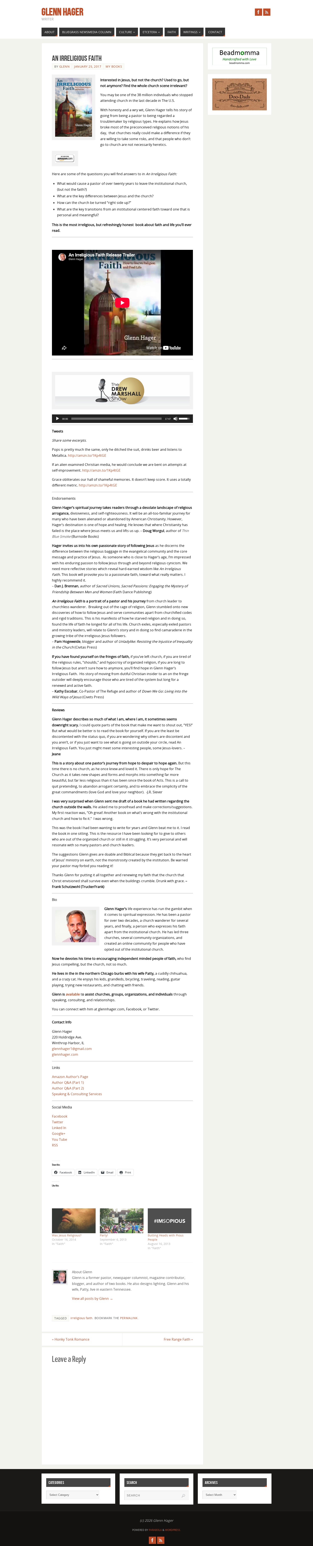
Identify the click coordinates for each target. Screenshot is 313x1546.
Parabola (155, 1530)
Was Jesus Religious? (66, 1235)
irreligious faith (81, 1318)
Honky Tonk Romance (70, 1339)
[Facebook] (258, 12)
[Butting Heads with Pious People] (169, 1220)
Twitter (57, 1122)
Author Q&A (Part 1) (68, 1082)
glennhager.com (65, 1054)
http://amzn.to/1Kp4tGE (101, 470)
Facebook (59, 1116)
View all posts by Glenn (92, 1298)
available (73, 994)
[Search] (183, 1496)
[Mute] (175, 419)
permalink (129, 1318)
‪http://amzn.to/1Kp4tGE (87, 455)
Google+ (58, 1133)
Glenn (64, 66)
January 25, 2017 (87, 66)
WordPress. (173, 1530)
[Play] (57, 419)
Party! (104, 1235)
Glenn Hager (62, 12)
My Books (114, 66)
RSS (55, 1145)
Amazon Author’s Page (70, 1076)
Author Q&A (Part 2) (68, 1088)
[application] (122, 418)
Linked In (59, 1127)
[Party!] (122, 1220)
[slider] (116, 419)
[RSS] (266, 12)
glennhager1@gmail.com (72, 1048)
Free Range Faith (178, 1339)
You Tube (59, 1139)
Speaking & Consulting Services (77, 1094)
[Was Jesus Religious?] (74, 1220)
